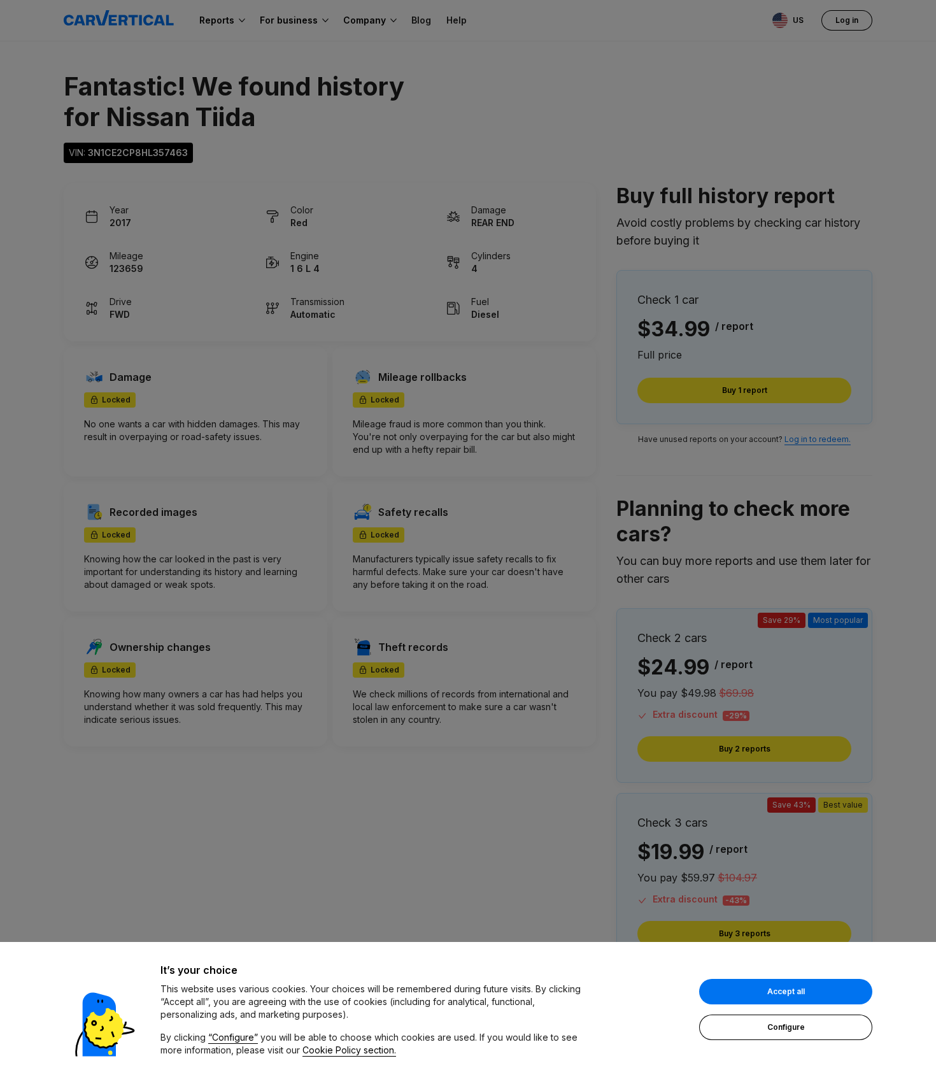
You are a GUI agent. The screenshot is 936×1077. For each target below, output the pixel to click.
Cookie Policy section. (349, 1050)
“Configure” (233, 1037)
